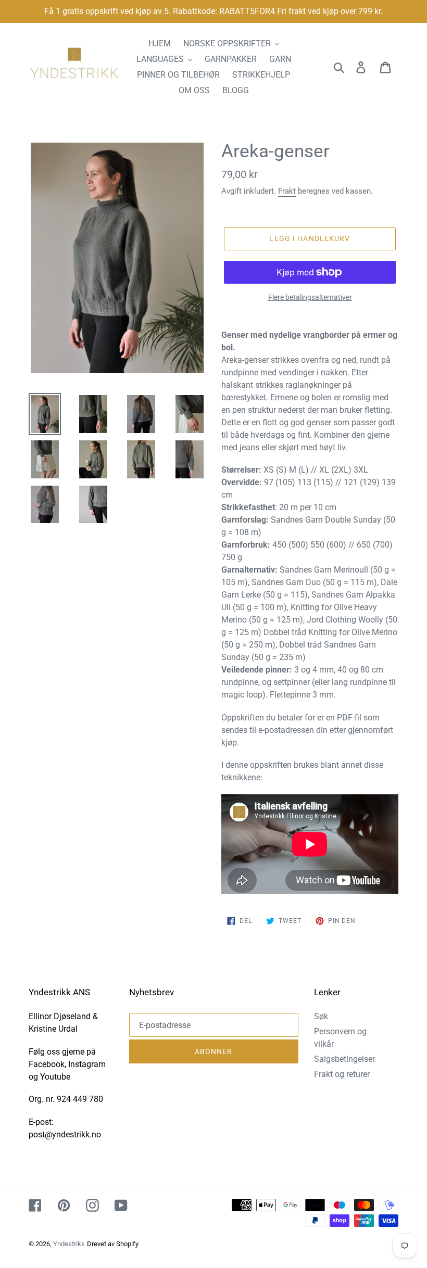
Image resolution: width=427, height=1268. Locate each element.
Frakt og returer (342, 1074)
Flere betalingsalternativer (310, 297)
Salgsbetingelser (344, 1059)
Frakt (287, 191)
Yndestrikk (69, 1244)
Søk (321, 1016)
